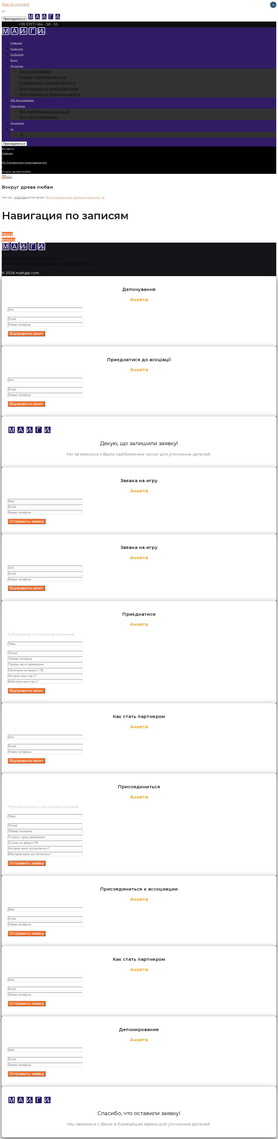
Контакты (17, 123)
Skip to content (16, 4)
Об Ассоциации (22, 100)
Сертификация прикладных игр (50, 94)
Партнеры (17, 106)
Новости (16, 48)
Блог (14, 60)
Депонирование (35, 71)
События (16, 54)
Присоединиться (14, 18)
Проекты (16, 66)
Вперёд (8, 240)
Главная (16, 43)
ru (11, 129)
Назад (7, 234)
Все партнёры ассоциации (44, 111)
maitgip (20, 197)
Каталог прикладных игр (42, 77)
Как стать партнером (38, 117)
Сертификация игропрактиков (48, 89)
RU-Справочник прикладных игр (24, 162)
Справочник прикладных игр (47, 83)
